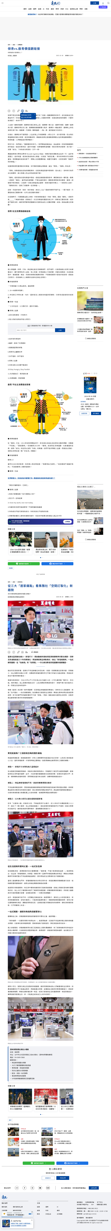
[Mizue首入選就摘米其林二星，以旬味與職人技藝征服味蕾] (47, 1142)
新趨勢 (11, 568)
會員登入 (48, 1178)
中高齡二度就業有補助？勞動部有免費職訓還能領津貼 (30, 1142)
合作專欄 (59, 1214)
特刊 (95, 373)
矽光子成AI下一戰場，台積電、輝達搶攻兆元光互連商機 (63, 1132)
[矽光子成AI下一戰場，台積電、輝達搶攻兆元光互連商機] (47, 1132)
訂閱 (94, 3)
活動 (85, 9)
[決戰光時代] (90, 385)
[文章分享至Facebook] (13, 111)
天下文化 (100, 1202)
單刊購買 (96, 413)
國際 (34, 9)
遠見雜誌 (80, 1202)
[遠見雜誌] (55, 3)
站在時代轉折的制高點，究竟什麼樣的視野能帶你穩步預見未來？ (60, 14)
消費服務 (20, 45)
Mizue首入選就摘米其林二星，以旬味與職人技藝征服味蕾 (63, 1142)
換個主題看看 (91, 338)
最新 (25, 9)
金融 (39, 9)
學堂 (81, 9)
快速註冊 (63, 1178)
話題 (29, 9)
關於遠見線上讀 (18, 1207)
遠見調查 (83, 401)
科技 (47, 9)
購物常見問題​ (17, 1210)
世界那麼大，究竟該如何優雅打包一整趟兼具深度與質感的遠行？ (31, 478)
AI (43, 9)
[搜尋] (108, 3)
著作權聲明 (80, 1218)
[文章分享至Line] (9, 111)
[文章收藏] (22, 111)
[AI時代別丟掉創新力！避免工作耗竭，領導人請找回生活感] (13, 1152)
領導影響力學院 (102, 1204)
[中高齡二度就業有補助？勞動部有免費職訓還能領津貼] (13, 1142)
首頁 (9, 45)
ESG (66, 9)
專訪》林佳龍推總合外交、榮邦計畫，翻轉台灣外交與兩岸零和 (63, 1152)
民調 (62, 9)
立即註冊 (94, 1188)
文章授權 (4, 1210)
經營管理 (20, 582)
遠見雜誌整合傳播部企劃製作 (16, 597)
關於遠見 (4, 1207)
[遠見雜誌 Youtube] (40, 1188)
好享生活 (23, 1129)
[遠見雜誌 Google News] (48, 1188)
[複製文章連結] (18, 111)
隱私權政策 (89, 1218)
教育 (57, 9)
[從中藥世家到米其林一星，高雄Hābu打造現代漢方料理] (13, 1132)
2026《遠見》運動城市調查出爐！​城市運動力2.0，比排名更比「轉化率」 (90, 406)
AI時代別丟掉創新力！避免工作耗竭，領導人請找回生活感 (30, 1152)
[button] (70, 540)
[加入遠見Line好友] (17, 1188)
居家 (10, 1120)
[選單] (2, 3)
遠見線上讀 (74, 9)
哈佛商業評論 (89, 1202)
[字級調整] (26, 111)
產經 (52, 9)
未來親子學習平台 (82, 1204)
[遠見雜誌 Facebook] (24, 1188)
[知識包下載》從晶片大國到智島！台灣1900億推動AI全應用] (6, 1223)
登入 (22, 117)
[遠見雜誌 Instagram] (32, 1188)
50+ (92, 1204)
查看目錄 (84, 413)
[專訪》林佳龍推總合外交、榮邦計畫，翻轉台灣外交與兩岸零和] (47, 1152)
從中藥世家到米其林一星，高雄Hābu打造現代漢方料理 (30, 1132)
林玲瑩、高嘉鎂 (12, 55)
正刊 (85, 373)
